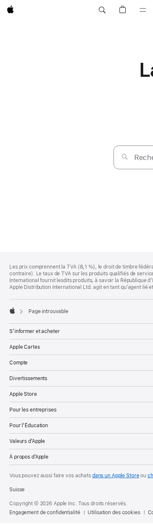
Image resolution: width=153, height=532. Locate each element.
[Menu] (143, 10)
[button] (102, 10)
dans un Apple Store (115, 476)
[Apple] (12, 310)
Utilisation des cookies (114, 512)
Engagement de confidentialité (44, 512)
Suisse (17, 490)
